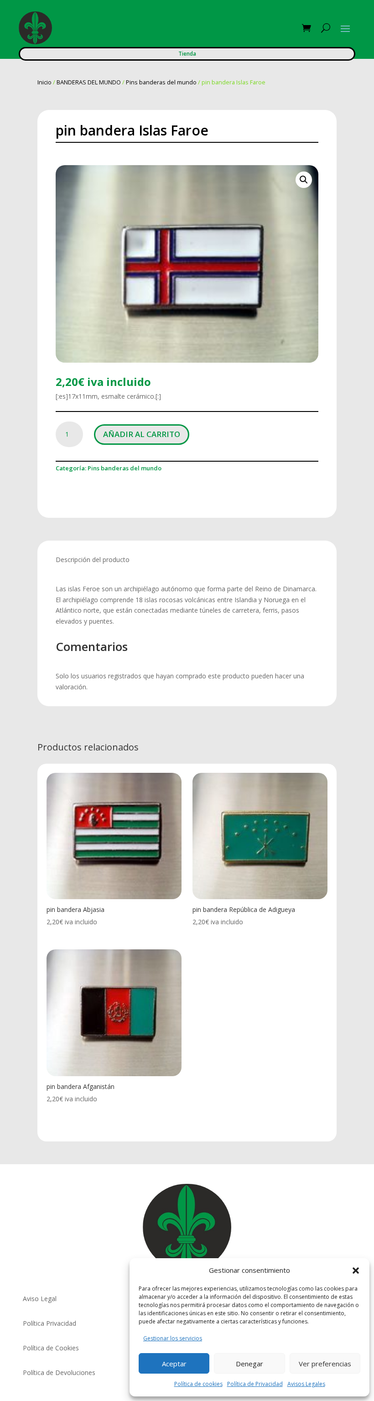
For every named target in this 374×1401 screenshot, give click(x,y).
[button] (355, 1270)
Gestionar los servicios (172, 1338)
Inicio (44, 82)
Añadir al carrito (141, 434)
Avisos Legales (306, 1384)
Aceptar (174, 1363)
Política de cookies (198, 1384)
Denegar (249, 1363)
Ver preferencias (325, 1363)
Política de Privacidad (255, 1384)
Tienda (187, 53)
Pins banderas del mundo (161, 82)
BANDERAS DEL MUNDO (89, 82)
